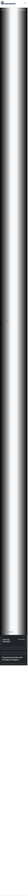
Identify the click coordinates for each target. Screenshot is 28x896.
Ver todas (21, 639)
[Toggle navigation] (25, 2)
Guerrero (8, 10)
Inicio (2, 10)
